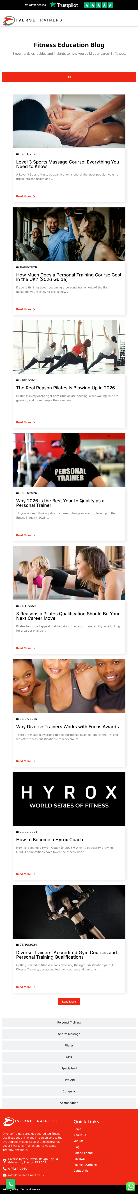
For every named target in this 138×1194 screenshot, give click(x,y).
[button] (132, 21)
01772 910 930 (17, 1168)
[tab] (69, 77)
